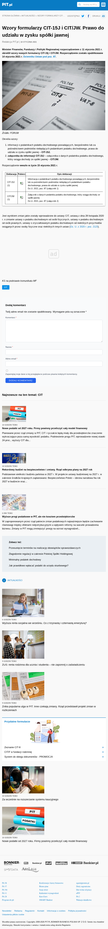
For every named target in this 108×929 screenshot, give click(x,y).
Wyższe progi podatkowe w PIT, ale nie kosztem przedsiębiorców (38, 516)
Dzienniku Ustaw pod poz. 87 (39, 56)
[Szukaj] (79, 4)
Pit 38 (4, 883)
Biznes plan (43, 886)
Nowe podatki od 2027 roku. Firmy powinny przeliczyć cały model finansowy (44, 428)
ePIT (78, 893)
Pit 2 (78, 896)
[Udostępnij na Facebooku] (88, 16)
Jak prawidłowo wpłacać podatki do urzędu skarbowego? (38, 565)
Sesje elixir (43, 889)
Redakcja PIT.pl (10, 41)
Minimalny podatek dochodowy (25, 559)
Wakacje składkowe (84, 900)
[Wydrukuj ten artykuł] (103, 16)
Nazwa (9, 347)
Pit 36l (4, 889)
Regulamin (30, 911)
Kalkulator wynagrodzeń (49, 893)
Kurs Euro (43, 896)
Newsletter (7, 911)
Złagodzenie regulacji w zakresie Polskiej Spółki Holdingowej (41, 554)
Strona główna (10, 16)
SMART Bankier (46, 900)
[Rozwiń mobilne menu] (103, 4)
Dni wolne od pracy (84, 889)
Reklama (18, 911)
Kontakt (40, 911)
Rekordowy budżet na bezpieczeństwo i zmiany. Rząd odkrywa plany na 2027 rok (47, 469)
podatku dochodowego (45, 145)
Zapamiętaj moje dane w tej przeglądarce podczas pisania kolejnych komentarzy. (41, 374)
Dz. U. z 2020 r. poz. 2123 (84, 226)
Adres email (11, 359)
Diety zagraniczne (83, 886)
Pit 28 (4, 896)
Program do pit (8, 900)
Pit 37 (4, 886)
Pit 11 (4, 893)
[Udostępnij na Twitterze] (82, 16)
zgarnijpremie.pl (82, 883)
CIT (5, 287)
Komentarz (10, 317)
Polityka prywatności (77, 911)
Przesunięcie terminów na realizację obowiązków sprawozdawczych (44, 548)
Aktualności (28, 16)
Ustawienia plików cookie (13, 914)
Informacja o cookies (56, 911)
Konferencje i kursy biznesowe (51, 883)
